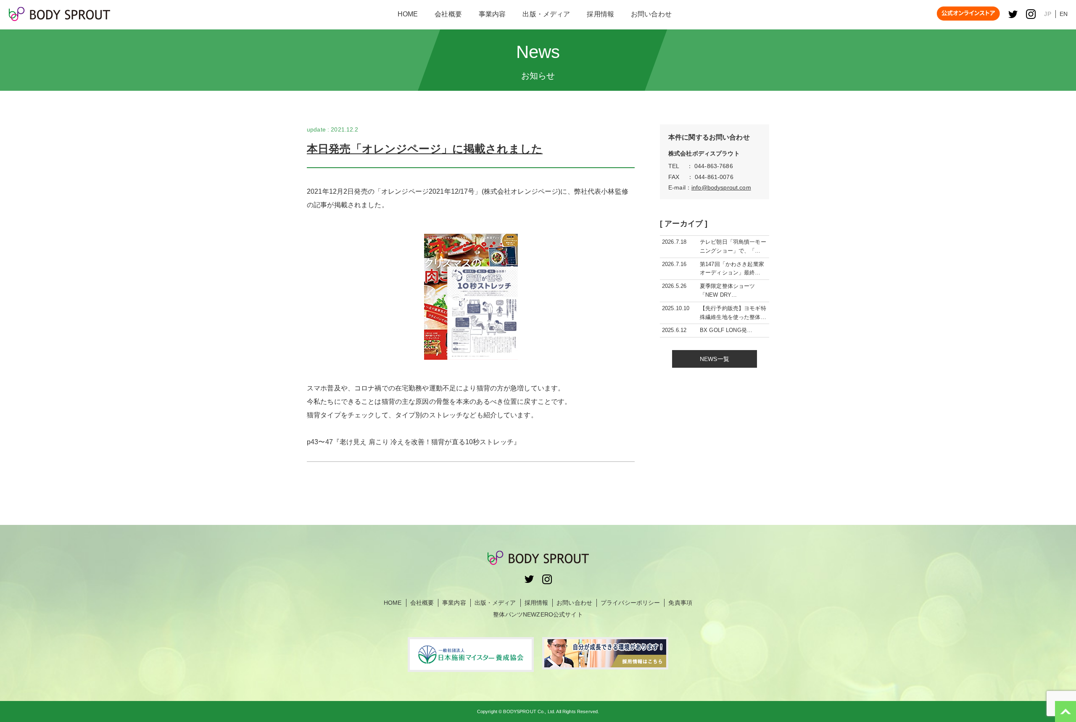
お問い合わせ (574, 602)
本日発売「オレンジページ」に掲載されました (425, 148)
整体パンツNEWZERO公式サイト (538, 614)
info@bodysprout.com (721, 187)
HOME (393, 602)
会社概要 (422, 602)
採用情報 (537, 602)
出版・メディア (495, 602)
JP (1047, 14)
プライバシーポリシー (630, 602)
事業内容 (454, 602)
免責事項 (680, 602)
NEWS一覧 (714, 359)
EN (1064, 14)
